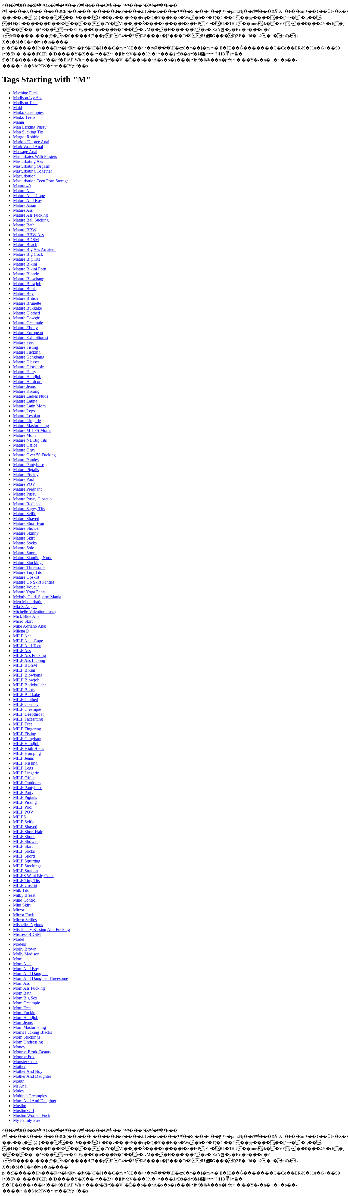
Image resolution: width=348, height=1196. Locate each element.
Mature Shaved (26, 518)
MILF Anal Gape (28, 641)
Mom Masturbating (29, 1027)
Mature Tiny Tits (27, 572)
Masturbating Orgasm (31, 166)
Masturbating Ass (28, 161)
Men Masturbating (29, 601)
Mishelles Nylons (28, 924)
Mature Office (25, 445)
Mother (19, 1066)
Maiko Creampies (28, 112)
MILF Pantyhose (27, 787)
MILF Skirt (23, 846)
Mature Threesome (29, 567)
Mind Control (24, 900)
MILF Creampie (27, 709)
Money (19, 1047)
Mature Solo (23, 548)
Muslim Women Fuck (31, 1115)
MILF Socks (24, 851)
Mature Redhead (27, 504)
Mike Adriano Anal (29, 626)
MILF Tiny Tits (26, 880)
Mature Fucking (27, 352)
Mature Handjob (27, 376)
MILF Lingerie (26, 773)
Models (19, 944)
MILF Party (23, 792)
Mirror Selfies (25, 919)
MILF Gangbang (27, 738)
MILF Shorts (24, 836)
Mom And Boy (26, 968)
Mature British (25, 298)
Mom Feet (22, 1007)
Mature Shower (26, 528)
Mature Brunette (27, 303)
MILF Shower (25, 841)
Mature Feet (23, 342)
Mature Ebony (25, 327)
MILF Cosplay (26, 704)
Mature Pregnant (27, 489)
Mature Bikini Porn (29, 269)
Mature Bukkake (27, 308)
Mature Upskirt (26, 577)
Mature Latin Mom (29, 406)
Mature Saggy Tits (29, 508)
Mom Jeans (23, 1022)
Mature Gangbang (28, 357)
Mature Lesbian (26, 415)
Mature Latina (25, 401)
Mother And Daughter (32, 1076)
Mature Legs (24, 411)
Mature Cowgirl (27, 318)
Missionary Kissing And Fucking (41, 929)
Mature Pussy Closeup (32, 499)
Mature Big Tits (26, 259)
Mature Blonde (26, 274)
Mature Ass (23, 210)
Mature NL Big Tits (30, 440)
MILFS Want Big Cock (33, 875)
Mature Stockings (28, 562)
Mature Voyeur (26, 587)
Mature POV (24, 484)
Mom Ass (21, 983)
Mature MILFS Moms (32, 430)
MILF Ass (22, 650)
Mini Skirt (21, 905)
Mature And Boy (27, 200)
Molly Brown (24, 949)
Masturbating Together (32, 171)
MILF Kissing (25, 763)
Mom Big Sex (25, 998)
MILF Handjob (26, 743)
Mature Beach (25, 244)
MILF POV (23, 812)
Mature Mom (24, 435)
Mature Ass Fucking (30, 215)
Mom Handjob (25, 1017)
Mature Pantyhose (28, 464)
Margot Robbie (26, 137)
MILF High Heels (28, 748)
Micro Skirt (23, 621)
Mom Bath (22, 993)
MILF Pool (22, 807)
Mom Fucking (25, 1012)
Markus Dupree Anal (31, 141)
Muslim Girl (23, 1110)
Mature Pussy (24, 494)
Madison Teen (25, 102)
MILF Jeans (23, 758)
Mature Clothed (26, 313)
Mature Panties (26, 459)
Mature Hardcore (27, 381)
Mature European (28, 332)
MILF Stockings (27, 866)
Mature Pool (23, 479)
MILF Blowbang (27, 675)
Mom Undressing (28, 1042)
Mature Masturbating (31, 425)
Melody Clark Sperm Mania (37, 596)
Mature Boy (23, 293)
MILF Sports (24, 856)
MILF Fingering (27, 729)
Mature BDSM (26, 239)
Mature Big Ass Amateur (34, 249)
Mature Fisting (25, 347)
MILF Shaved (25, 826)
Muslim (19, 1105)
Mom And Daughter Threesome (40, 978)
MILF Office (24, 777)
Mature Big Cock (28, 254)
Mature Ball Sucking (31, 220)
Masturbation (24, 176)
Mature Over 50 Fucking (34, 455)
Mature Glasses (26, 362)
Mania (18, 122)
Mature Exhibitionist (30, 337)
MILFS (19, 817)
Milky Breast (24, 895)
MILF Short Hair (27, 831)
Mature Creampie (28, 322)
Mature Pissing (26, 474)
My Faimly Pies (26, 1120)
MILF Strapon (25, 870)
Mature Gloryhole (28, 367)
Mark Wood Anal (28, 146)
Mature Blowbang (28, 278)
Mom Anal (22, 963)
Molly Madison (26, 954)
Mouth (18, 1081)
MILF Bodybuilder (29, 685)
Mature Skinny (26, 533)
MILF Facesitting (28, 719)
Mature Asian (24, 205)
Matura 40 (22, 185)
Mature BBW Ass (28, 234)
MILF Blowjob (26, 680)
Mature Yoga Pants (29, 592)
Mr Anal (20, 1086)
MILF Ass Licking (29, 660)
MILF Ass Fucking (29, 655)
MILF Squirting (26, 861)
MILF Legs (23, 768)
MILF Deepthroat (28, 714)
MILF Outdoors (27, 782)
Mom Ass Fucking (29, 988)
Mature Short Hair (28, 523)
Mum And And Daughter (34, 1100)
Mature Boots (24, 288)
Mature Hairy (24, 371)
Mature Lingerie (27, 420)
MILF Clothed (25, 699)
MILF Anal (23, 636)
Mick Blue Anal (27, 616)
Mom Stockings (26, 1037)
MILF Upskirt (25, 885)
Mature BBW (24, 230)
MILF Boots (24, 689)
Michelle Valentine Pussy (34, 611)
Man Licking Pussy (29, 127)
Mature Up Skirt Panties (33, 582)
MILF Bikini (24, 670)
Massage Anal (25, 151)
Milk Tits (21, 890)
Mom (17, 959)
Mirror (18, 910)
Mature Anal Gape (29, 195)
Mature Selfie (24, 513)
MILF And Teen (27, 645)
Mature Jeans (24, 386)
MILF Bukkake (26, 694)
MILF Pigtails (25, 797)
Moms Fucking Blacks (32, 1032)
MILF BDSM (25, 665)
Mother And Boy (27, 1071)
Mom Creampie (26, 1003)
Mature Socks (25, 543)
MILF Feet (22, 724)
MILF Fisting (24, 733)
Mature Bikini (25, 264)
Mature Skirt (24, 538)
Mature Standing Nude (32, 557)
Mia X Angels (25, 606)
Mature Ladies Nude (30, 396)
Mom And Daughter (30, 973)
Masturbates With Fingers (35, 156)
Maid (17, 107)
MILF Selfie (23, 822)
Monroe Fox (24, 1056)
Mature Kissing (26, 391)
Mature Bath (24, 225)
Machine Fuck (25, 93)
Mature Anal (24, 190)
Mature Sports (25, 552)
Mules (18, 1091)
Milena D (21, 631)
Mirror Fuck (23, 914)
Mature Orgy (24, 450)
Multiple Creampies (30, 1096)
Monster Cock (25, 1061)
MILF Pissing (25, 802)
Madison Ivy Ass (27, 97)
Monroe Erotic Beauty (32, 1051)
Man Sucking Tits (28, 132)
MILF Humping (27, 753)
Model (18, 939)
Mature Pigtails (26, 469)
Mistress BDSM (27, 934)
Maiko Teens (24, 117)
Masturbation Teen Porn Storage (41, 181)
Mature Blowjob (27, 283)
